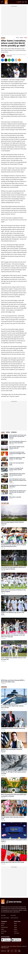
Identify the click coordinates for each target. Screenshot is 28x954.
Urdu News (16, 933)
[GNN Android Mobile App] (6, 939)
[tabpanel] (14, 467)
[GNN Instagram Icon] (15, 950)
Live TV (15, 931)
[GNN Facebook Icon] (8, 950)
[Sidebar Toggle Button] (2, 1)
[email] (16, 60)
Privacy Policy (13, 915)
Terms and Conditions (5, 917)
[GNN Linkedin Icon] (19, 950)
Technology (3, 931)
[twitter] (5, 60)
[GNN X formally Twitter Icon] (12, 950)
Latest (15, 925)
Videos (15, 929)
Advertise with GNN (14, 917)
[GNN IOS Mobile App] (16, 939)
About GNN (3, 915)
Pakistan (3, 923)
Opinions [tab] (14, 432)
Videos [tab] (8, 432)
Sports (21, 37)
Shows (15, 927)
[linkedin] (12, 60)
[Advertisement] (14, 21)
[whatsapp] (9, 60)
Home (17, 37)
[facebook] (2, 60)
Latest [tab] (3, 432)
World (2, 925)
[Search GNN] (26, 2)
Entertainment (4, 927)
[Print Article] (19, 60)
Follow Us (3, 951)
